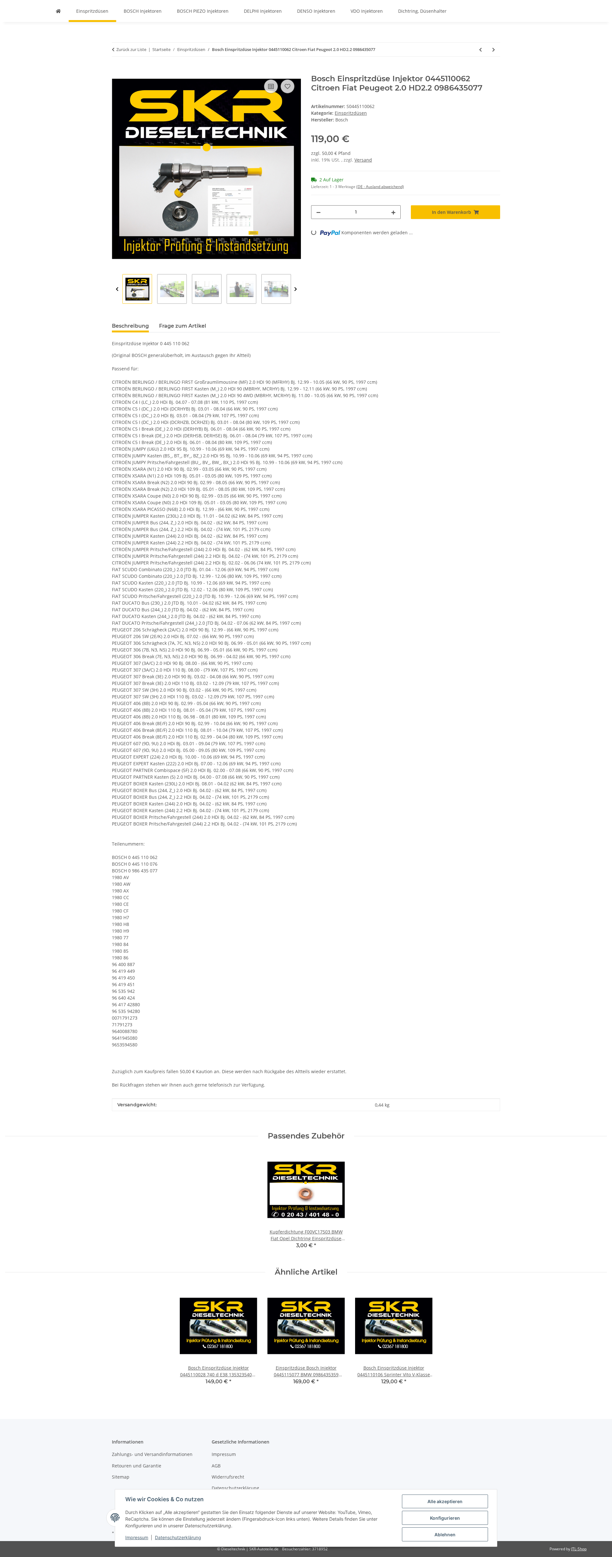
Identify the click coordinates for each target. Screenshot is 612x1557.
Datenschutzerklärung (178, 1537)
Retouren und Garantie (136, 1466)
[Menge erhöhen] (393, 212)
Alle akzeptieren (445, 1501)
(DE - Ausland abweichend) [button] (380, 186)
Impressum (136, 1537)
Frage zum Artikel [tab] (182, 326)
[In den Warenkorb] (117, 70)
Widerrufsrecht (228, 1477)
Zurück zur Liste (131, 49)
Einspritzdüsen (351, 113)
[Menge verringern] (318, 212)
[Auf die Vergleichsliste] (271, 86)
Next (295, 289)
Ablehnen (444, 1534)
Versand (363, 160)
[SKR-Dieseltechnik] (58, 11)
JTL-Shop (578, 1549)
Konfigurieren (445, 1518)
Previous (117, 289)
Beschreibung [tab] (130, 326)
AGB (216, 1466)
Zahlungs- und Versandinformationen (152, 1454)
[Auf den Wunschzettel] (287, 86)
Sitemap (120, 1477)
